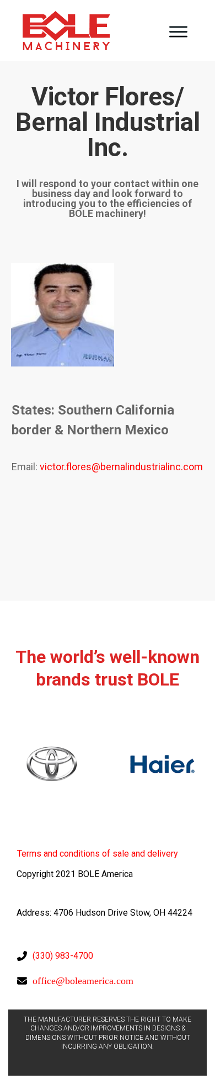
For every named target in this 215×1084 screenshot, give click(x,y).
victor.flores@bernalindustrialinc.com (121, 466)
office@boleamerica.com (83, 980)
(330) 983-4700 (63, 955)
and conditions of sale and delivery (97, 853)
